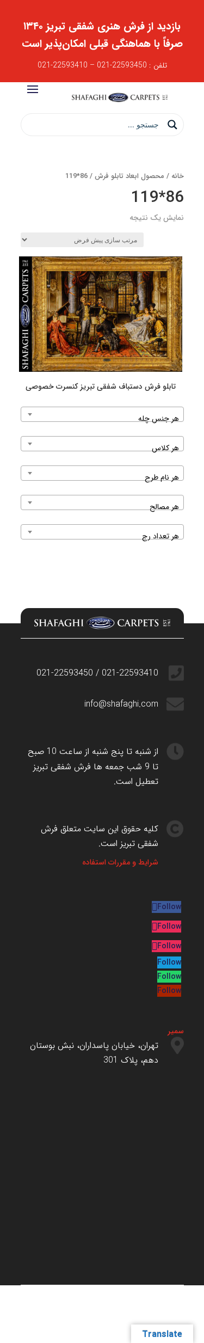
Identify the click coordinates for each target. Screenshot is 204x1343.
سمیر (176, 1031)
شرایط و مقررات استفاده (120, 862)
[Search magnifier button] (172, 124)
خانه (177, 176)
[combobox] (102, 414)
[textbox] (102, 418)
